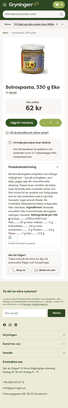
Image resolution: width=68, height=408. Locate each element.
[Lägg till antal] (57, 123)
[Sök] (61, 14)
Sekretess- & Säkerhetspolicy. (35, 304)
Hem (5, 33)
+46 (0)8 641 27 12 (13, 382)
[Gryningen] (24, 5)
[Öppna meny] (4, 4)
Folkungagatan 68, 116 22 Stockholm (25, 393)
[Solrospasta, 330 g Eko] (32, 59)
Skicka (57, 313)
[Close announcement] (62, 24)
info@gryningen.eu (14, 388)
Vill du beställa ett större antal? (29, 132)
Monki (13, 92)
